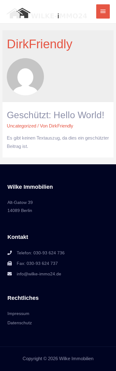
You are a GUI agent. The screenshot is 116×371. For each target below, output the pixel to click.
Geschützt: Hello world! (55, 115)
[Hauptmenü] (103, 11)
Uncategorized (21, 125)
